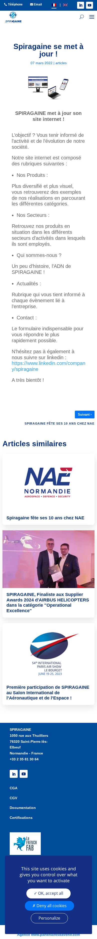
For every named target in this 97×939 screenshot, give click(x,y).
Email (38, 4)
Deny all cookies (51, 905)
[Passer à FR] (54, 4)
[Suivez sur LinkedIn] (80, 5)
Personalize (49, 918)
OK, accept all (50, 893)
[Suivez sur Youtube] (89, 5)
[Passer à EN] (65, 4)
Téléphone (15, 4)
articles (61, 63)
